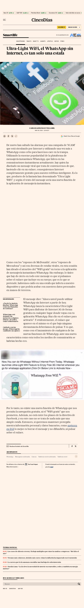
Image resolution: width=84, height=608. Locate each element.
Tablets (28, 41)
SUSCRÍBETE (61, 27)
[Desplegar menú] (4, 20)
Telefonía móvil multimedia (47, 457)
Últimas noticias (10, 547)
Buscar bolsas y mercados (13, 578)
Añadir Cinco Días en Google (72, 136)
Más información (11, 467)
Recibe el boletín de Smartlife (19, 446)
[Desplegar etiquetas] (76, 456)
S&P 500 (19, 13)
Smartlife (10, 35)
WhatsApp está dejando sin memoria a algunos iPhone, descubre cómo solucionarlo (10, 318)
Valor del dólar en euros (73, 13)
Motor (56, 41)
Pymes (62, 41)
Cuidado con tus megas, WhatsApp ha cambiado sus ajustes (11, 329)
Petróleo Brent (35, 13)
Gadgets (43, 41)
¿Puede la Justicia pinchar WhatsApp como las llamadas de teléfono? (10, 306)
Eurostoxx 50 (53, 13)
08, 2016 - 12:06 (42, 130)
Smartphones (20, 41)
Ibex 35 (6, 13)
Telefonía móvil (62, 457)
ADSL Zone (75, 35)
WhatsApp (9, 457)
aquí (51, 467)
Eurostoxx (12, 588)
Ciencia (34, 457)
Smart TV (36, 41)
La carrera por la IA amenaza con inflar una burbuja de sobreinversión (34, 562)
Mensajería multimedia (22, 457)
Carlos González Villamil (42, 128)
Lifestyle (50, 41)
